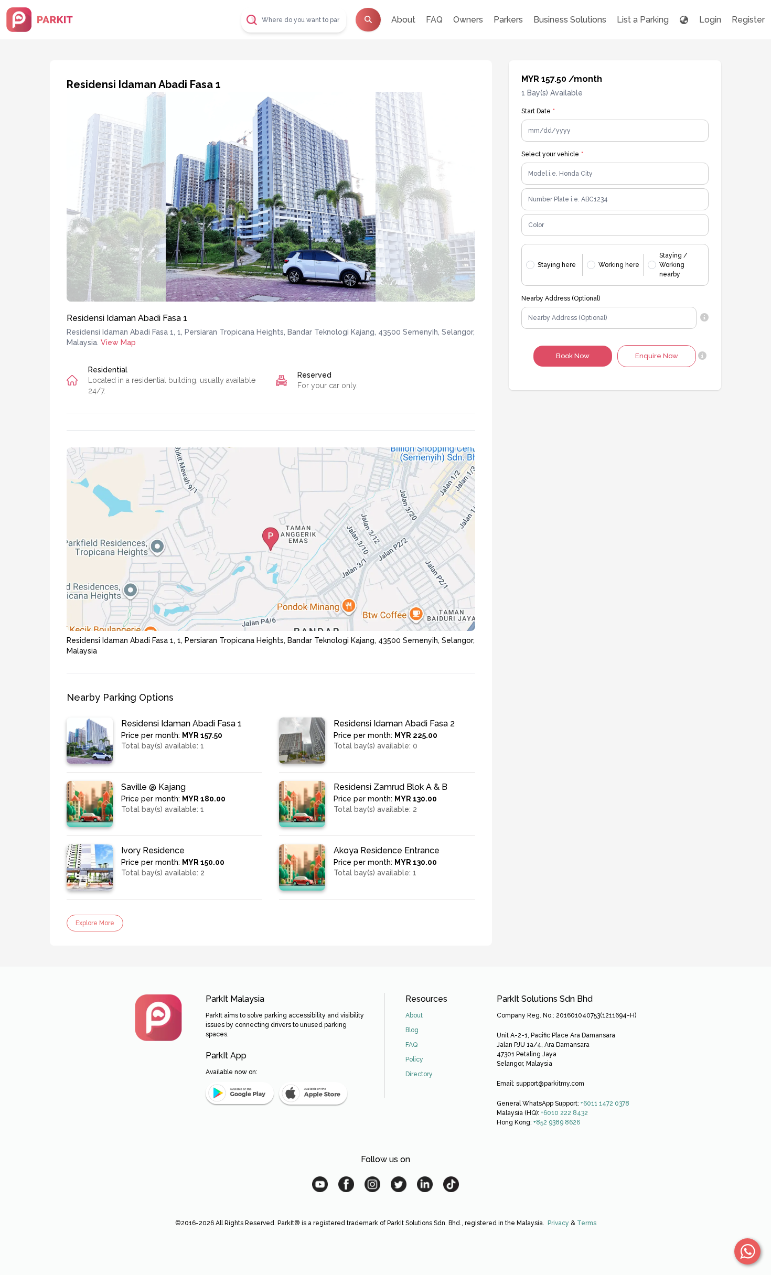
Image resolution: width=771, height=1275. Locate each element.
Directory (419, 1074)
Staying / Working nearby (673, 265)
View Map (118, 342)
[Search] (368, 19)
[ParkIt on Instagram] (372, 1184)
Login (710, 20)
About (403, 20)
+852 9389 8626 (556, 1122)
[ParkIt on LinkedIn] (425, 1184)
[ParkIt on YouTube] (320, 1184)
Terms (586, 1223)
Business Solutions (569, 20)
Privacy (558, 1223)
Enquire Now (656, 356)
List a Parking (643, 20)
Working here (618, 265)
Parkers (508, 20)
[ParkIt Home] (158, 1017)
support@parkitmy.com (550, 1083)
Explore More (95, 923)
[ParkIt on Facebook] (346, 1184)
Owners (468, 20)
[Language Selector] (684, 20)
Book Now (573, 356)
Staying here (557, 265)
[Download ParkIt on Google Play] (240, 1093)
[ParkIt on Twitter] (398, 1184)
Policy (414, 1059)
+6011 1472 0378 (605, 1103)
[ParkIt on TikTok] (451, 1184)
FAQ (434, 20)
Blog (412, 1030)
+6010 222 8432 (564, 1113)
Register (748, 20)
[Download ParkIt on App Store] (313, 1093)
